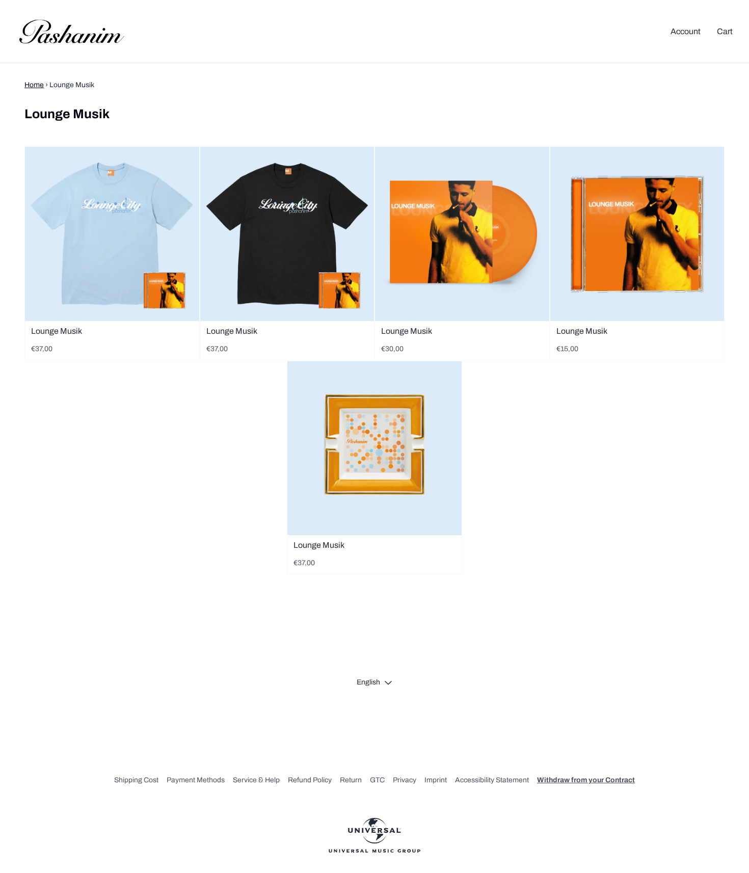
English (368, 682)
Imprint (435, 780)
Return (351, 780)
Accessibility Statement (492, 780)
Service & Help (256, 780)
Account (686, 31)
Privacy (404, 780)
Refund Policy (310, 780)
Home (34, 85)
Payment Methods (196, 780)
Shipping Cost (136, 780)
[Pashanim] (71, 31)
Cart (725, 31)
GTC (377, 780)
